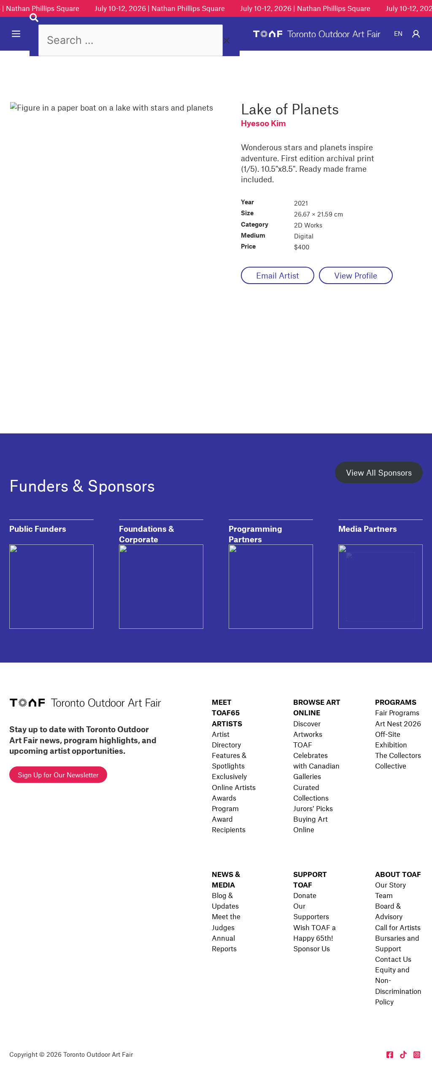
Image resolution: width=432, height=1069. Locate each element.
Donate (304, 895)
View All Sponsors (379, 472)
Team (384, 895)
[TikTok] (403, 1055)
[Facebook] (390, 1055)
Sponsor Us (311, 948)
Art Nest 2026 (398, 723)
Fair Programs (397, 712)
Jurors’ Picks (313, 808)
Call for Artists (398, 927)
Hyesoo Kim (263, 123)
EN (398, 33)
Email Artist (277, 275)
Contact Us (393, 959)
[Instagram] (417, 1055)
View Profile (355, 275)
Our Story (390, 884)
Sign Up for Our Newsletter (58, 775)
